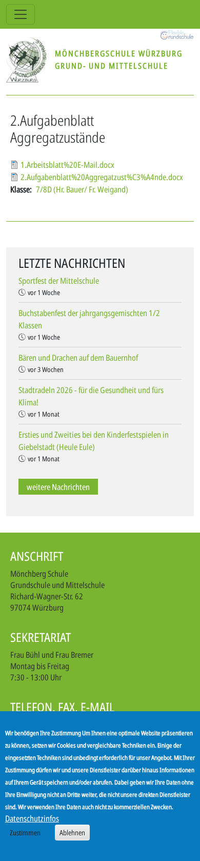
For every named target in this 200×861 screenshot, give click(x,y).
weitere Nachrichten (58, 486)
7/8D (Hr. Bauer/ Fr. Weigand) (82, 189)
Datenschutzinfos (32, 818)
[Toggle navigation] (20, 14)
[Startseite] (30, 59)
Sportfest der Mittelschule (58, 280)
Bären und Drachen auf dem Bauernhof (78, 357)
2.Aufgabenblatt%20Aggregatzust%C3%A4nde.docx (102, 177)
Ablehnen (72, 832)
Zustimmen (25, 832)
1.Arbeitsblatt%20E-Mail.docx (67, 164)
